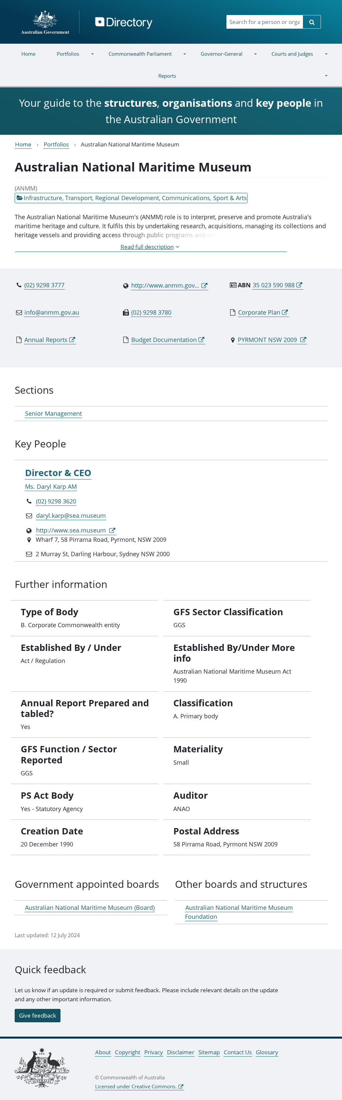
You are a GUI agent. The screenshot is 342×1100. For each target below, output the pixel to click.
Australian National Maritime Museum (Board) (90, 907)
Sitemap (209, 1052)
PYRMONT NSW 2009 (268, 340)
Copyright (127, 1052)
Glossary (267, 1052)
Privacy (153, 1052)
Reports (93, 79)
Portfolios (62, 57)
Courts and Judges (287, 57)
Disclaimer (180, 1052)
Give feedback (37, 1015)
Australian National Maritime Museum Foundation (239, 912)
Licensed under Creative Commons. (136, 1086)
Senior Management (53, 413)
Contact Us (238, 1052)
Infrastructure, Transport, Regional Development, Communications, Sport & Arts (135, 198)
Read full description (147, 247)
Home (28, 53)
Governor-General (216, 57)
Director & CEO (58, 472)
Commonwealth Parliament (134, 57)
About (103, 1052)
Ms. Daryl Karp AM (51, 486)
